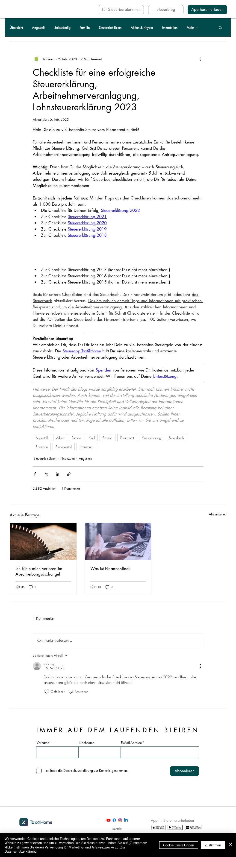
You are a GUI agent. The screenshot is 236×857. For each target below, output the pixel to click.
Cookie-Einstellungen (178, 845)
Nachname (86, 742)
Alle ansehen (217, 514)
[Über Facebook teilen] (35, 474)
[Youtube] (108, 820)
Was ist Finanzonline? (110, 568)
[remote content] (118, 252)
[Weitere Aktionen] (200, 59)
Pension (107, 438)
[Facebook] (114, 820)
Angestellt (38, 27)
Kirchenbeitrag (151, 438)
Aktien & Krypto (142, 27)
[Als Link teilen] (69, 474)
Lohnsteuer (86, 447)
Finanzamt (127, 438)
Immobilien (169, 27)
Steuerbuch (176, 438)
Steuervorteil (64, 447)
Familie (85, 27)
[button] (220, 27)
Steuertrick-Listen (110, 27)
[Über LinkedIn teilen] (57, 474)
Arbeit (60, 438)
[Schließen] (230, 845)
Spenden (42, 447)
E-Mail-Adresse (131, 742)
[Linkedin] (126, 820)
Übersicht (16, 27)
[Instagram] (120, 820)
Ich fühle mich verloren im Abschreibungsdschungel (38, 571)
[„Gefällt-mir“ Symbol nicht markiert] (47, 691)
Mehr (190, 27)
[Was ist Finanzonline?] (118, 541)
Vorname (43, 742)
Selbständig (62, 27)
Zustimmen (213, 845)
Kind (92, 438)
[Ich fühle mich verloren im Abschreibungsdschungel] (43, 541)
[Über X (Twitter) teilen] (46, 474)
